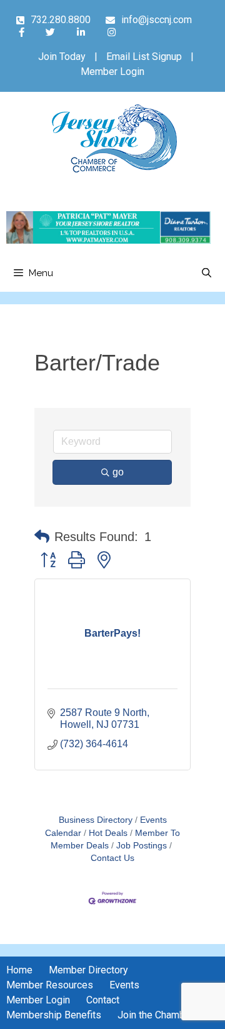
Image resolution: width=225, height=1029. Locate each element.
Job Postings (141, 845)
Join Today (62, 56)
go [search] (118, 472)
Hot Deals (108, 833)
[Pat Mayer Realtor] (108, 240)
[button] (41, 536)
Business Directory (95, 820)
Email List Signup (144, 56)
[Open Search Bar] (206, 273)
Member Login (112, 71)
